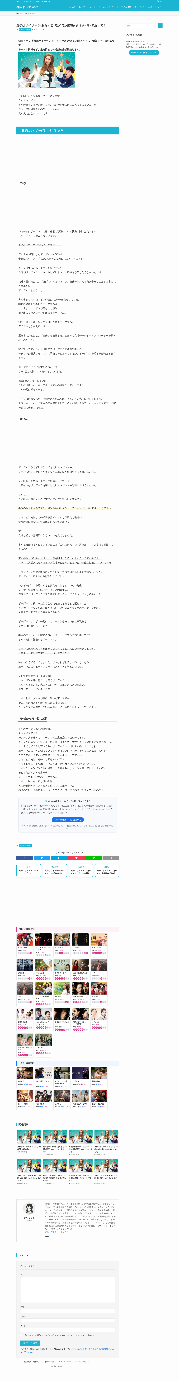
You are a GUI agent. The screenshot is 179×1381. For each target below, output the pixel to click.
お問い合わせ (50, 1362)
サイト (22, 1326)
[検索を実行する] (160, 25)
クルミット (29, 1218)
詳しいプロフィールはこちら (57, 1232)
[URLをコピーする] (111, 858)
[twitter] (47, 1236)
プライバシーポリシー (82, 1362)
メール (22, 1316)
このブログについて (64, 1362)
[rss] (157, 1)
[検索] (161, 1)
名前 (22, 1307)
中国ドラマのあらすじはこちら (144, 52)
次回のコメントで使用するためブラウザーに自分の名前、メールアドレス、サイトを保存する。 (59, 1335)
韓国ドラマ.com (27, 7)
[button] (24, 858)
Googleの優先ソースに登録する (68, 820)
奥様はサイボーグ (24, 29)
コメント (24, 1275)
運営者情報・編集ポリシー (33, 1362)
